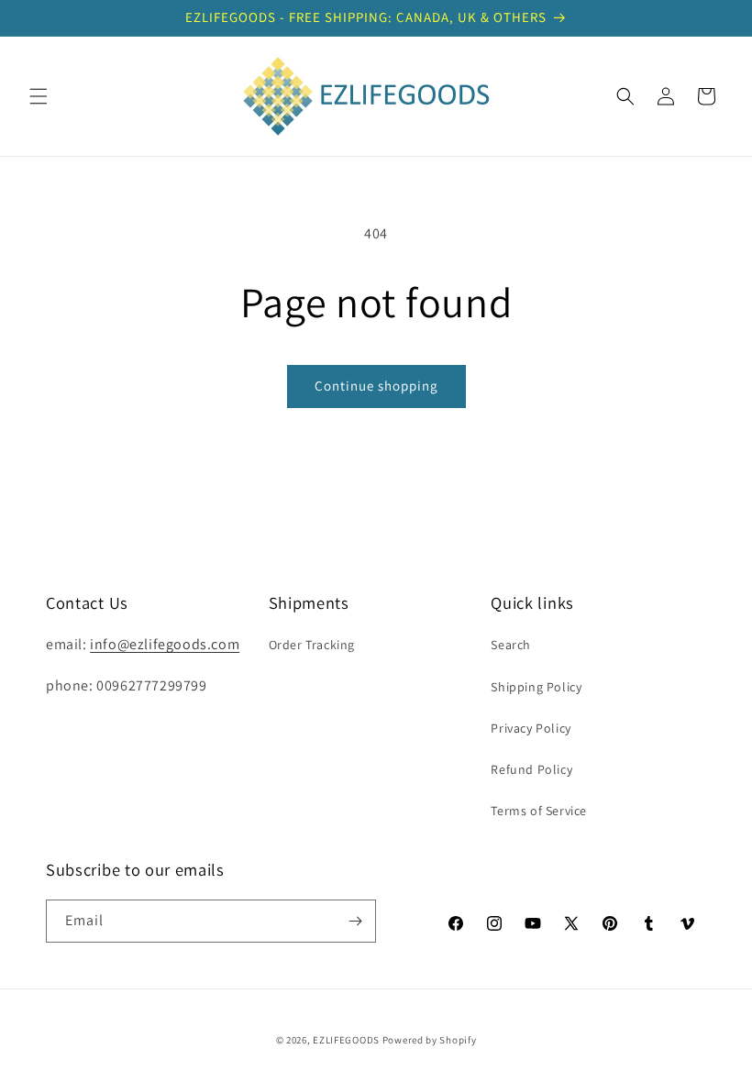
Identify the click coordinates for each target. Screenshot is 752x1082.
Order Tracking (312, 644)
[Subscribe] (355, 921)
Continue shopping (376, 385)
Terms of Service (539, 810)
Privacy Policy (530, 728)
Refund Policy (531, 769)
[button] (38, 96)
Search (511, 644)
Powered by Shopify (429, 1039)
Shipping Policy (536, 687)
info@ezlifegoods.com (164, 644)
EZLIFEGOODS (346, 1039)
